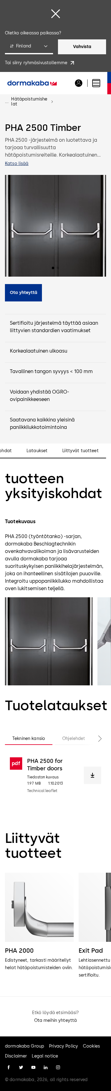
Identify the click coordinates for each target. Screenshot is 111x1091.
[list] (55, 926)
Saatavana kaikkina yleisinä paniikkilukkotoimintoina (42, 423)
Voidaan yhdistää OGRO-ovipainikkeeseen (39, 395)
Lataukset (37, 450)
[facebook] (8, 1067)
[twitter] (21, 1067)
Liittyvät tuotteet (80, 450)
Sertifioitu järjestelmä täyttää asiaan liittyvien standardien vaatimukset (54, 326)
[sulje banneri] (55, 13)
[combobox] (29, 46)
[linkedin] (45, 1067)
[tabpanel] (55, 775)
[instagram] (58, 1067)
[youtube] (33, 1067)
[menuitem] (32, 83)
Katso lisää (17, 163)
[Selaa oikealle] (93, 739)
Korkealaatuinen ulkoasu (38, 351)
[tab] (28, 739)
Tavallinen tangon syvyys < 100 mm (51, 371)
